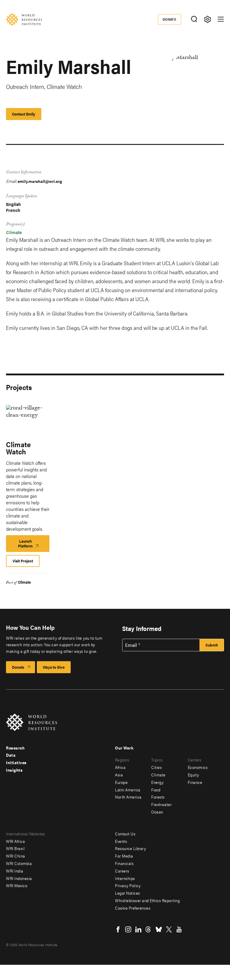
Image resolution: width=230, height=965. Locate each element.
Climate (14, 232)
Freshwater (161, 804)
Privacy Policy (127, 885)
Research (15, 748)
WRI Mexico (16, 885)
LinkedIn (138, 929)
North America (128, 797)
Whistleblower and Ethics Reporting (147, 900)
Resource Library (130, 848)
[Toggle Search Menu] (194, 19)
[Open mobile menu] (220, 19)
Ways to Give (54, 667)
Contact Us (125, 834)
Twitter (169, 929)
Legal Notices (127, 893)
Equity (193, 775)
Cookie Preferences (132, 908)
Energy (157, 782)
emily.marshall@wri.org (40, 181)
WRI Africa (15, 841)
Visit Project (23, 561)
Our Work (124, 748)
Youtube (179, 929)
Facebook (118, 929)
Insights (14, 770)
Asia (119, 775)
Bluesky (159, 929)
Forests (158, 797)
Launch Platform (32, 545)
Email (131, 645)
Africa (120, 767)
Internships (125, 878)
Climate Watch (18, 447)
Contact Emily (23, 114)
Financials (124, 863)
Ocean (157, 812)
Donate (170, 19)
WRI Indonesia (19, 878)
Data (11, 755)
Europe (121, 782)
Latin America (127, 790)
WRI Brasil (15, 848)
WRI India (14, 871)
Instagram (128, 929)
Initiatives (16, 762)
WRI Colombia (19, 863)
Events (121, 841)
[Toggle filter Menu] (207, 19)
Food (155, 790)
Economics (198, 767)
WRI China (15, 856)
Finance (195, 782)
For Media (124, 856)
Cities (156, 767)
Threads (149, 929)
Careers (122, 871)
